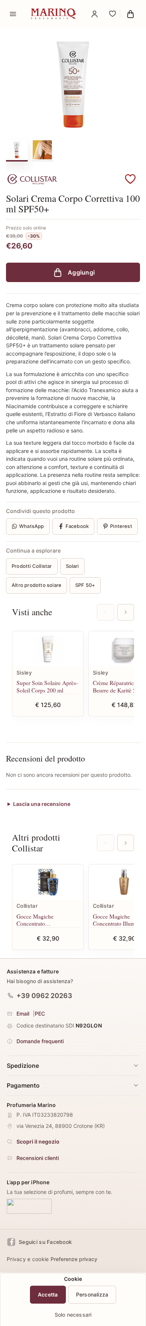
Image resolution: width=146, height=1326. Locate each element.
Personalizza (92, 1294)
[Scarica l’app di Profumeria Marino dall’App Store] (29, 1206)
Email (22, 1013)
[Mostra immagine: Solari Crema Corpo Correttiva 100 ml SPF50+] (17, 150)
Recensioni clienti (37, 1158)
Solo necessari (73, 1314)
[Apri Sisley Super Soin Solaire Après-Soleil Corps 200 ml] (47, 649)
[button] (130, 179)
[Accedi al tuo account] (94, 14)
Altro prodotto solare (36, 585)
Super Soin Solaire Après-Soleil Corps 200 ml (47, 686)
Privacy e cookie (28, 1259)
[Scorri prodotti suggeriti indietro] (105, 612)
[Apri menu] (12, 14)
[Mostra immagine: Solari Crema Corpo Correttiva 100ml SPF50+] (42, 150)
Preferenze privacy (74, 1259)
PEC (40, 1013)
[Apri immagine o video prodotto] (73, 84)
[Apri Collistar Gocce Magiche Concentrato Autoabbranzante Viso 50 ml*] (47, 882)
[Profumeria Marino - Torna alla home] (53, 14)
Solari (72, 566)
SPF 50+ (85, 585)
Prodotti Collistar (32, 566)
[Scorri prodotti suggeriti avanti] (125, 612)
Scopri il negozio (38, 1141)
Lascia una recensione (41, 804)
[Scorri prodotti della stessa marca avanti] (125, 843)
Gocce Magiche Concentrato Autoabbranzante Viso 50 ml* (46, 920)
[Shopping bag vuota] (130, 14)
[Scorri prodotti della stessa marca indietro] (105, 843)
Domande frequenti (40, 1041)
